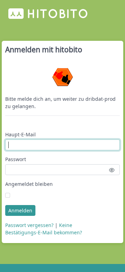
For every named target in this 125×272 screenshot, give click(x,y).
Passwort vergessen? (29, 225)
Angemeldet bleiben (29, 184)
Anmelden (20, 210)
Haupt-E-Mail (20, 134)
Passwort (15, 159)
